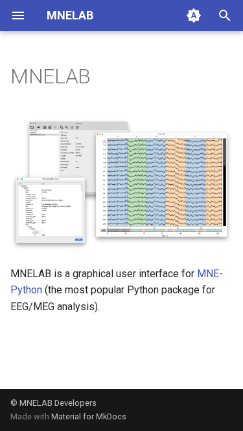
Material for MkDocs (88, 416)
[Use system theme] (194, 15)
